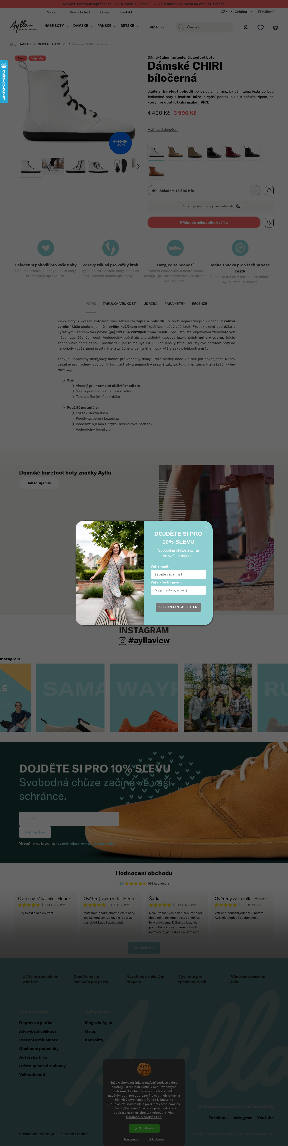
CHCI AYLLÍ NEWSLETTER (178, 607)
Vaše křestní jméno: (167, 582)
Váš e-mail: (160, 566)
